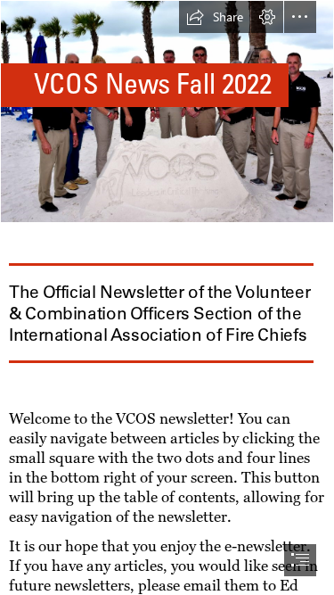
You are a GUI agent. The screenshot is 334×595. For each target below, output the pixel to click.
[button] (214, 17)
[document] (167, 297)
